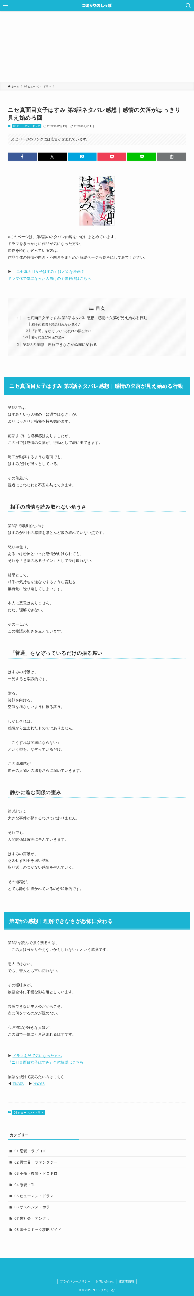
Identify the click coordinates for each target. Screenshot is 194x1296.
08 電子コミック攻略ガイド (37, 1229)
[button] (22, 157)
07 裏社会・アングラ (32, 1218)
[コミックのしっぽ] (97, 5)
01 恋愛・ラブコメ (30, 1150)
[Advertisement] (97, 47)
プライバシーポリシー (75, 1281)
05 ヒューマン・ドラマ (26, 126)
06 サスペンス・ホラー (34, 1207)
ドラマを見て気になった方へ (37, 1055)
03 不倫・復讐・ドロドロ (35, 1173)
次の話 (39, 1083)
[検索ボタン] (188, 5)
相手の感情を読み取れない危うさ (56, 324)
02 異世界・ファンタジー (35, 1162)
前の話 (18, 1083)
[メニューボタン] (5, 5)
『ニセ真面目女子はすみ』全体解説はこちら (46, 1062)
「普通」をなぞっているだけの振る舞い (61, 330)
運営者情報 (126, 1281)
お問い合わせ (105, 1281)
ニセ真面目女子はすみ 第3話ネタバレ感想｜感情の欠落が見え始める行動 (85, 317)
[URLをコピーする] (171, 157)
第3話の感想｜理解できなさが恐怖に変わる (60, 344)
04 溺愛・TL (24, 1184)
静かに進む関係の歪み (48, 336)
